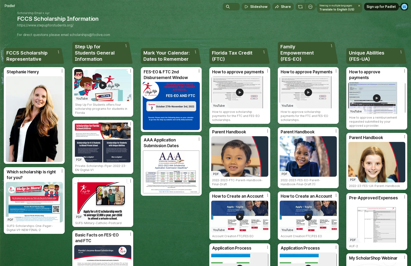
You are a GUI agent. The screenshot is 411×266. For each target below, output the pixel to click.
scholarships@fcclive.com (90, 35)
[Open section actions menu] (58, 51)
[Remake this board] (300, 6)
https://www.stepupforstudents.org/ (45, 25)
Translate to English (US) (336, 9)
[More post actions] (62, 71)
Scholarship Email (29, 13)
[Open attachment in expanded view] (34, 119)
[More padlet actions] (310, 6)
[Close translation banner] (359, 6)
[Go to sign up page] (404, 6)
